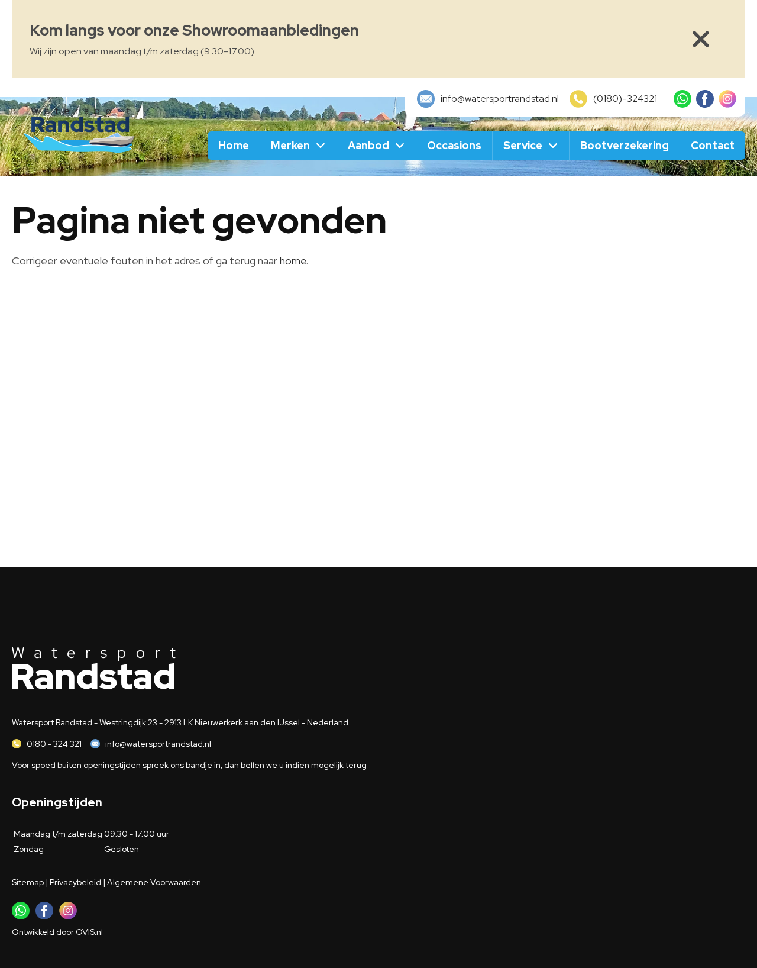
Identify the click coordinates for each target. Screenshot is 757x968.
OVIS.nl (89, 932)
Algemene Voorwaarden (154, 882)
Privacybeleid (75, 882)
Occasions (454, 145)
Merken (290, 145)
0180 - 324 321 (54, 743)
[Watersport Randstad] (80, 128)
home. (294, 260)
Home (233, 145)
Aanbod (368, 145)
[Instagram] (727, 99)
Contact (713, 145)
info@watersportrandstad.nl (158, 743)
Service (522, 145)
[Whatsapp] (682, 99)
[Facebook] (705, 99)
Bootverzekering (624, 145)
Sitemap (28, 882)
